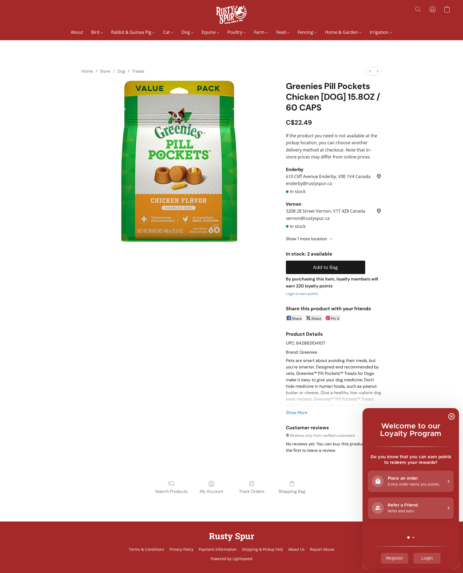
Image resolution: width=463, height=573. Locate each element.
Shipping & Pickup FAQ (262, 549)
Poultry (235, 32)
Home (87, 71)
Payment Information (218, 549)
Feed (281, 32)
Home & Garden (342, 32)
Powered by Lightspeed (231, 558)
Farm (260, 32)
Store (105, 71)
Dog (186, 32)
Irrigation (380, 32)
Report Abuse (322, 549)
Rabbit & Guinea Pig (131, 32)
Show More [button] (296, 412)
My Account (211, 491)
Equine (209, 32)
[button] (231, 14)
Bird (95, 32)
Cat (167, 32)
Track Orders (251, 491)
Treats (138, 71)
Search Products (171, 491)
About (77, 32)
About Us (296, 549)
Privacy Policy (181, 549)
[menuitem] (370, 71)
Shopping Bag (291, 491)
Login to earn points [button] (302, 293)
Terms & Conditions (146, 549)
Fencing (306, 32)
